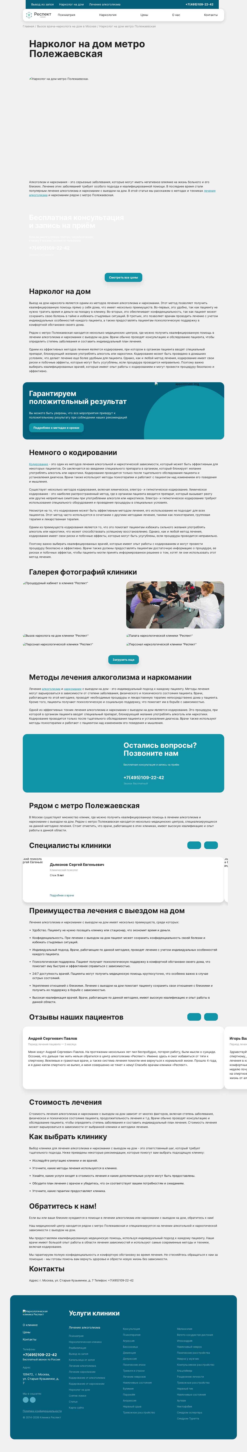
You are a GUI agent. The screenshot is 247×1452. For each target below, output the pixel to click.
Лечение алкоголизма (82, 1365)
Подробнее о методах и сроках (56, 427)
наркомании (73, 689)
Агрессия (129, 1340)
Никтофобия (184, 1406)
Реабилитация (77, 1347)
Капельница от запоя (82, 1359)
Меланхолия (184, 1328)
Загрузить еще (124, 659)
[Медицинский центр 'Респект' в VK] (26, 1400)
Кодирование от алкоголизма (87, 1377)
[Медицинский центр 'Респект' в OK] (33, 1400)
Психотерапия (131, 1334)
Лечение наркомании (82, 1371)
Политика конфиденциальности (42, 1411)
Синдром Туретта (188, 1418)
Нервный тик (185, 1388)
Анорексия (129, 1400)
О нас (176, 15)
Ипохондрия (184, 1340)
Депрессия (130, 1358)
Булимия (128, 1388)
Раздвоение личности (190, 1376)
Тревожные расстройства (193, 1382)
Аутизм (181, 1400)
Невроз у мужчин (188, 1358)
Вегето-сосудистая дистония (195, 1334)
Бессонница (130, 1346)
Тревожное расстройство (139, 1412)
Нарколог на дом (79, 1389)
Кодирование (38, 464)
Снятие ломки (77, 1395)
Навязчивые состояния (137, 1382)
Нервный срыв (132, 1406)
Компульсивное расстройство (195, 1364)
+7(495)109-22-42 (199, 4)
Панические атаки (134, 1364)
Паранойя (129, 1394)
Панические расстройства (193, 1352)
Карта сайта (76, 1407)
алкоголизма (51, 689)
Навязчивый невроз (189, 1346)
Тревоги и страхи (133, 1370)
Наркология (107, 15)
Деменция (129, 1352)
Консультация (131, 1328)
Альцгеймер (184, 1370)
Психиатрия (66, 15)
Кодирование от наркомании (86, 1383)
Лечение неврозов (134, 1376)
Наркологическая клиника (85, 1341)
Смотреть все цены (123, 277)
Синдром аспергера (189, 1412)
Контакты (211, 15)
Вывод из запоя (78, 1353)
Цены (144, 15)
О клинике (30, 1325)
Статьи (73, 1401)
